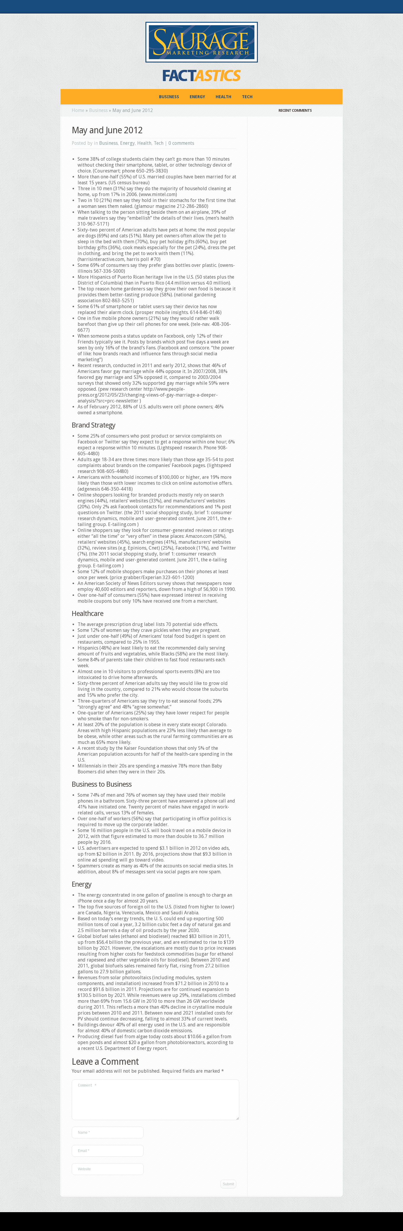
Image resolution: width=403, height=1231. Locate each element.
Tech (247, 96)
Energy (197, 96)
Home (78, 110)
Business (169, 96)
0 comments (181, 143)
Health (223, 96)
